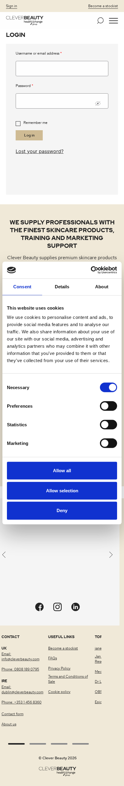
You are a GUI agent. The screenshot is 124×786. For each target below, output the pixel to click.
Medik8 (101, 672)
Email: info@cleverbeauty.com (20, 656)
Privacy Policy (59, 668)
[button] (113, 20)
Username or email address (39, 54)
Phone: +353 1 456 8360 (22, 702)
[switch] (108, 406)
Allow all (62, 470)
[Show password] (100, 103)
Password (24, 86)
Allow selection (62, 490)
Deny (62, 510)
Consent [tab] (22, 286)
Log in (29, 135)
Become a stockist (103, 6)
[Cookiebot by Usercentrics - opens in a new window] (90, 270)
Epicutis (101, 702)
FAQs (52, 658)
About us (9, 724)
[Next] (111, 555)
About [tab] (101, 286)
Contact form (12, 714)
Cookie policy (59, 692)
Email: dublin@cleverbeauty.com (22, 689)
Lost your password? (40, 151)
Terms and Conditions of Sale (68, 679)
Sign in (11, 6)
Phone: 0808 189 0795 (20, 669)
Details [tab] (62, 286)
